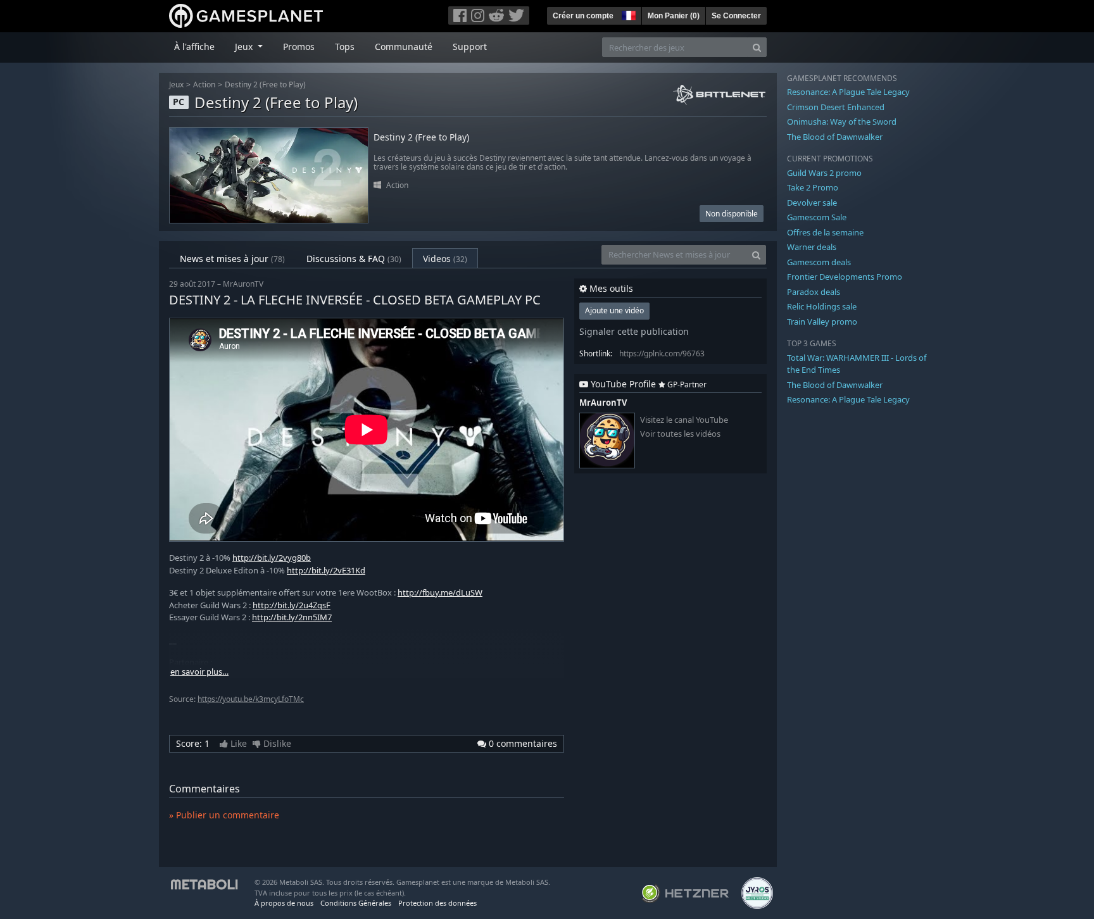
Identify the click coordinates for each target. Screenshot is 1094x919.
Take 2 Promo (812, 187)
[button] (627, 14)
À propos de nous (284, 903)
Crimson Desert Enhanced (835, 107)
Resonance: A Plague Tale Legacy (848, 91)
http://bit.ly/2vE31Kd (326, 570)
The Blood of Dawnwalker (835, 136)
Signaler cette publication (634, 331)
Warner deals (811, 247)
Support (470, 47)
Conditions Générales (355, 903)
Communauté (403, 47)
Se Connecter (736, 15)
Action (204, 84)
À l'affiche (194, 47)
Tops (345, 47)
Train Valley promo (822, 321)
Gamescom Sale (816, 217)
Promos (299, 47)
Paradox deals (813, 291)
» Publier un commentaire (224, 815)
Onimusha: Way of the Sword (841, 121)
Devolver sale (812, 202)
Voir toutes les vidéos (680, 433)
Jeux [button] (245, 47)
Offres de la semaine (825, 232)
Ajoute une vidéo (614, 310)
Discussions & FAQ (353, 259)
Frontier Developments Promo (844, 276)
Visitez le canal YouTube (684, 420)
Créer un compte (583, 15)
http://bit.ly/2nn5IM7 (292, 617)
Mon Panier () (674, 15)
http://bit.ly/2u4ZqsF (291, 605)
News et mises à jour (232, 259)
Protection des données (437, 903)
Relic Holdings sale (822, 306)
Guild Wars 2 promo (824, 172)
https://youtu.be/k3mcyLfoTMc (251, 699)
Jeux (176, 84)
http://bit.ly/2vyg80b (271, 557)
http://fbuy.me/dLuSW (440, 592)
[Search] (757, 47)
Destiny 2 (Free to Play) (265, 84)
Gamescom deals (819, 262)
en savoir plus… (199, 671)
